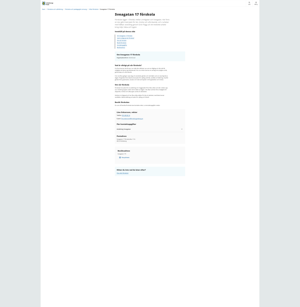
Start (43, 9)
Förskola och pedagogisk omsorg (76, 9)
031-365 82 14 (126, 115)
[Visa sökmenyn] (249, 3)
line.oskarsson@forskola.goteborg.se (132, 118)
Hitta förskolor (94, 9)
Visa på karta (125, 157)
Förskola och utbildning (55, 9)
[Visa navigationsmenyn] (256, 3)
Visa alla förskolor (123, 173)
